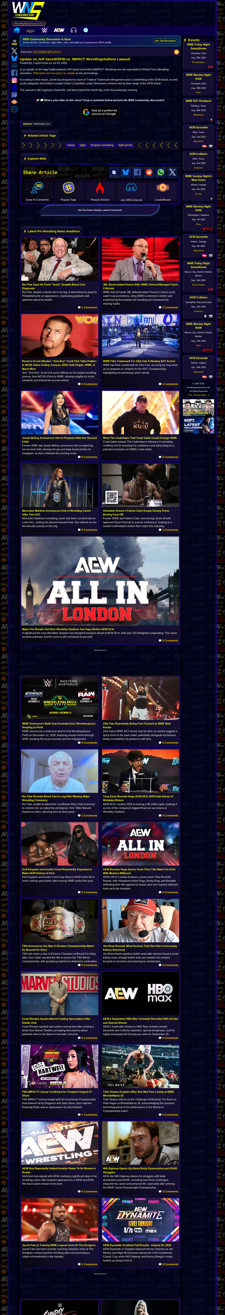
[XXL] (57, 52)
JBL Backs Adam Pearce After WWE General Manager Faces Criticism (140, 286)
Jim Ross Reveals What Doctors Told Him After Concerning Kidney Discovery (140, 948)
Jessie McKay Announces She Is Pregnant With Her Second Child (59, 440)
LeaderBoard (162, 199)
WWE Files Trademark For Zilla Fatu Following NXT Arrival (139, 361)
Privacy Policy (200, 395)
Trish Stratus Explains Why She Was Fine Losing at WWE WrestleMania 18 (138, 1093)
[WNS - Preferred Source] (100, 112)
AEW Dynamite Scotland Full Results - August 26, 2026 (137, 1245)
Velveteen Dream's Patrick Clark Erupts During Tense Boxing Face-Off (136, 512)
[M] (43, 52)
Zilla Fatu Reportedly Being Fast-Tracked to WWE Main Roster (137, 725)
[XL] (51, 52)
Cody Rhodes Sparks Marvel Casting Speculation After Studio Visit (56, 1020)
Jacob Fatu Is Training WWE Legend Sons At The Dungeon (59, 1245)
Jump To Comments (37, 199)
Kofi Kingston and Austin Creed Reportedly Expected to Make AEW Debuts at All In (57, 871)
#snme (198, 194)
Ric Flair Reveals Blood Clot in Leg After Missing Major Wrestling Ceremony (56, 798)
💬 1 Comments (87, 307)
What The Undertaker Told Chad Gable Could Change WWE (140, 438)
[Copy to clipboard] (114, 172)
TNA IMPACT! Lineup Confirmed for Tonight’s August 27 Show (57, 1093)
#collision (198, 168)
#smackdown (198, 62)
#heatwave (198, 115)
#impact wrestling (102, 145)
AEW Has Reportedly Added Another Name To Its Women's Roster (59, 1170)
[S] (40, 52)
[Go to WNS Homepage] (28, 11)
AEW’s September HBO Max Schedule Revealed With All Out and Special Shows (140, 1020)
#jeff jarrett (125, 145)
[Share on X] (172, 172)
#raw (198, 92)
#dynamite (198, 141)
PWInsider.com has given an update (54, 73)
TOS (190, 395)
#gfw (83, 145)
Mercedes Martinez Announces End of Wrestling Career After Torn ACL (56, 512)
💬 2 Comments (168, 307)
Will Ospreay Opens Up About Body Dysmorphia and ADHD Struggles (140, 1170)
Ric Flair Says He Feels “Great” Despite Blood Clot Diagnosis (53, 286)
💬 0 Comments (87, 384)
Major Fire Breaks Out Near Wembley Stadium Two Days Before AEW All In (68, 629)
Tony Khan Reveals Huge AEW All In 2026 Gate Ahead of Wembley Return (138, 798)
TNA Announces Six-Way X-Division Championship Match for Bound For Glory (58, 948)
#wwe (71, 145)
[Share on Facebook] (137, 172)
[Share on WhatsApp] (160, 172)
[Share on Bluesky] (125, 172)
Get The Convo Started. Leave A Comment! (100, 210)
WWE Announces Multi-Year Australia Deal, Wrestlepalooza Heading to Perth (59, 725)
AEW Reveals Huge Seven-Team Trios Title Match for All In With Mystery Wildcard (139, 871)
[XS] (35, 52)
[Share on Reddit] (149, 172)
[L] (47, 52)
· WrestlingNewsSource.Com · (28, 23)
